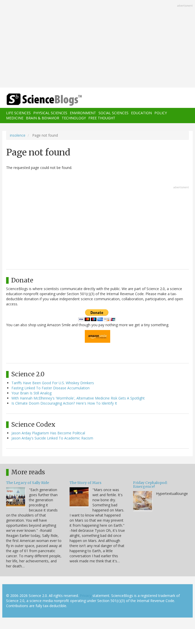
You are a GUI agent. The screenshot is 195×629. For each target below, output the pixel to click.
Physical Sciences (50, 112)
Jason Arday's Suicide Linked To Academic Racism (52, 438)
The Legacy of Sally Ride (27, 482)
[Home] (36, 99)
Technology (74, 118)
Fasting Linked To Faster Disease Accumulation (50, 387)
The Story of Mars (85, 482)
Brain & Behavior (42, 118)
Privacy (85, 595)
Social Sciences (113, 112)
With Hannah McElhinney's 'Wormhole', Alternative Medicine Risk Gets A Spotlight (78, 398)
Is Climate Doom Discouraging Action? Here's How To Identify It (64, 403)
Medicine (14, 118)
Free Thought (101, 118)
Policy (160, 112)
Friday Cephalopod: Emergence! (150, 484)
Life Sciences (18, 112)
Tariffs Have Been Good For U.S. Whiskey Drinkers (52, 382)
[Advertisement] (97, 44)
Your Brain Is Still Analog (31, 393)
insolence (17, 135)
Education (141, 112)
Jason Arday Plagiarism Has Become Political (48, 433)
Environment (83, 112)
